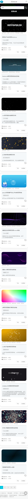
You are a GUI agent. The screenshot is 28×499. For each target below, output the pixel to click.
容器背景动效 (12, 72)
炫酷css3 (9, 265)
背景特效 (9, 226)
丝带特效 (18, 226)
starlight (3, 381)
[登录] (26, 1)
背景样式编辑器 (4, 495)
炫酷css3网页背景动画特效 (9, 269)
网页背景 (14, 342)
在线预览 (23, 52)
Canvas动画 (5, 40)
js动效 (8, 33)
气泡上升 (4, 188)
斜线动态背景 (5, 72)
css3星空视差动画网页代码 (9, 115)
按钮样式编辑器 (13, 495)
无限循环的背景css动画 (8, 467)
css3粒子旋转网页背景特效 (9, 346)
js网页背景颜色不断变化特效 (9, 307)
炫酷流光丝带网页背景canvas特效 (11, 230)
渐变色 (18, 303)
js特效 (21, 33)
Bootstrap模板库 (2, 1)
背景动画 (17, 33)
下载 (18, 52)
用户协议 (22, 493)
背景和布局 (6, 195)
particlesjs (12, 33)
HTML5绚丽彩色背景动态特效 (10, 428)
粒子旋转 (4, 342)
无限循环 (9, 463)
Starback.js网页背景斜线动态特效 (10, 76)
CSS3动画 (5, 118)
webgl (8, 423)
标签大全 (4, 493)
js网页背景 (14, 303)
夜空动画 (9, 111)
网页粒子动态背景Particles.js (9, 37)
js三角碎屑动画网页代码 (8, 154)
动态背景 (14, 226)
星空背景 (4, 111)
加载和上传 (6, 272)
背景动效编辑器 (22, 495)
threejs (11, 423)
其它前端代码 (6, 157)
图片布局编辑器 (4, 496)
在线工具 (11, 496)
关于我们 (16, 493)
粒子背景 (4, 33)
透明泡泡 (9, 188)
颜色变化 (4, 303)
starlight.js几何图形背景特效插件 (10, 386)
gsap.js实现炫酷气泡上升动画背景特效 (12, 192)
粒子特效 (9, 342)
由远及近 (4, 463)
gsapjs (13, 188)
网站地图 (10, 493)
